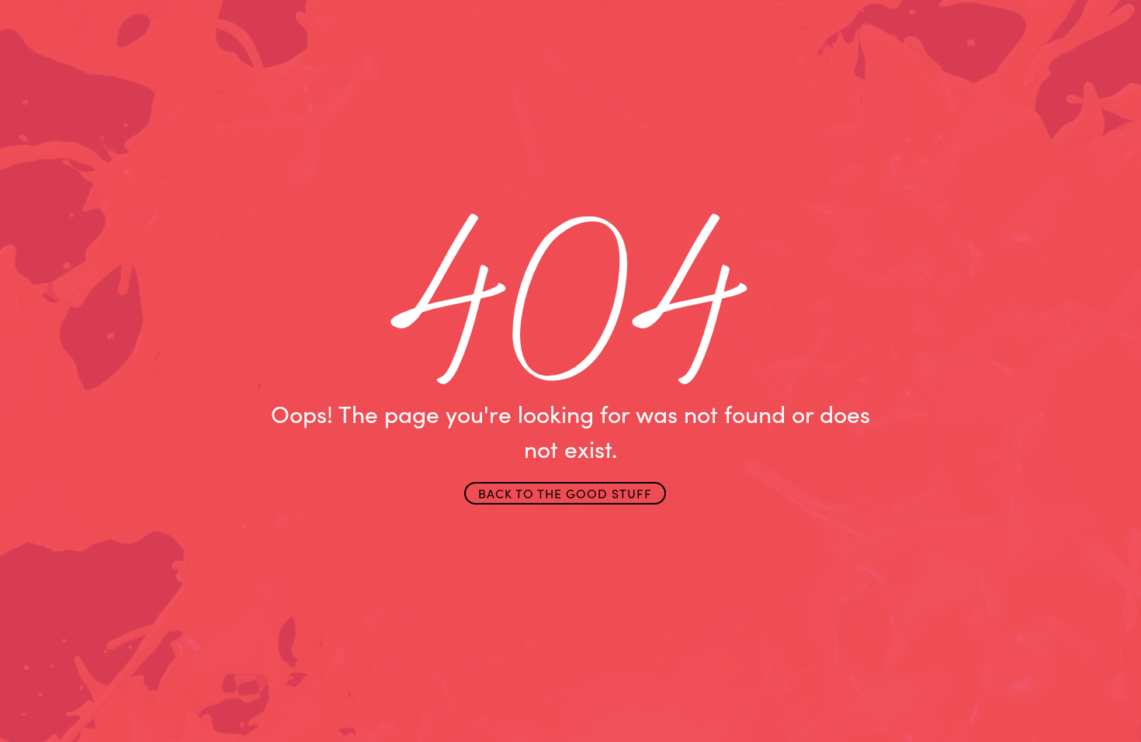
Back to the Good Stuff (565, 493)
